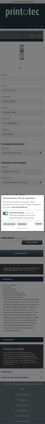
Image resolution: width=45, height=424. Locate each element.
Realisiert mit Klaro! (22, 228)
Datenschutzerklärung (19, 207)
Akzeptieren (22, 224)
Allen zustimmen (9, 224)
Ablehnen (38, 224)
